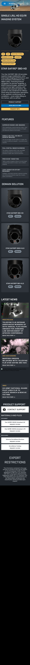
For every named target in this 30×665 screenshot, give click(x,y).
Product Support (15, 102)
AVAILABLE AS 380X (15, 105)
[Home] (16, 4)
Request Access (15, 424)
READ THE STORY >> (8, 335)
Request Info (15, 109)
